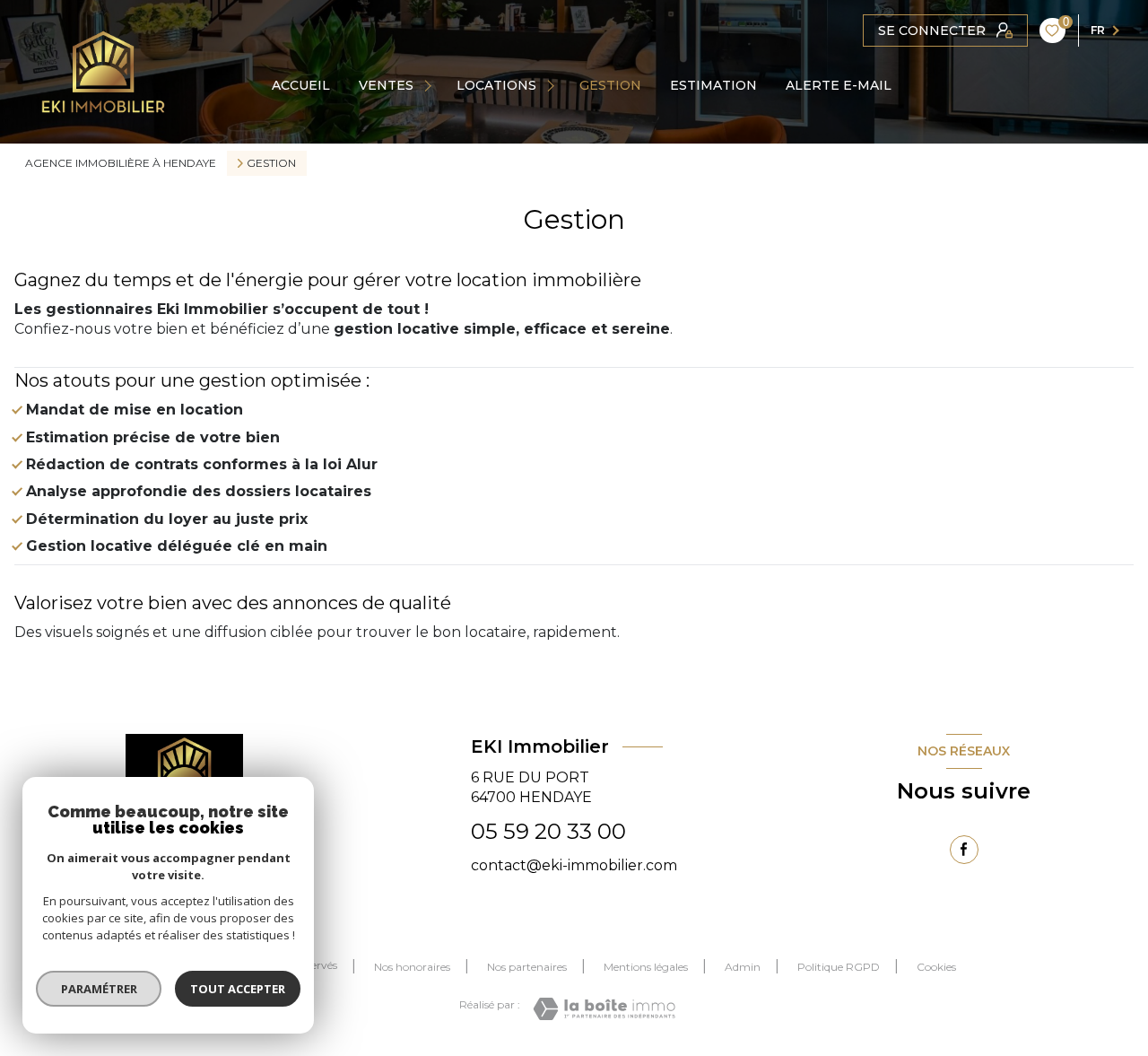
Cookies (936, 967)
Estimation (713, 85)
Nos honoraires (412, 966)
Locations (496, 85)
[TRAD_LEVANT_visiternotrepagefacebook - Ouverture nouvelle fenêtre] (964, 849)
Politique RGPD (838, 966)
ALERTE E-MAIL (838, 85)
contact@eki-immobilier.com (574, 865)
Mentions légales (646, 966)
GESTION (610, 85)
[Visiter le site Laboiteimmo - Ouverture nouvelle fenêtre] (604, 1009)
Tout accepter (237, 989)
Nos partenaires (527, 966)
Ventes (386, 85)
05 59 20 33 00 (548, 831)
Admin (743, 966)
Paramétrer (99, 989)
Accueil (301, 85)
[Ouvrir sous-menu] (430, 85)
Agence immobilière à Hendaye (120, 163)
